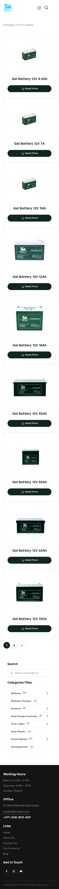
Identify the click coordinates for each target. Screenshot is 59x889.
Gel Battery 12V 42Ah (29, 414)
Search (10, 673)
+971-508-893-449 (17, 817)
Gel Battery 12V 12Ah (30, 277)
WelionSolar (9, 885)
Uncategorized (22, 746)
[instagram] (13, 871)
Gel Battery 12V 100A (29, 619)
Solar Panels (21, 731)
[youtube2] (21, 871)
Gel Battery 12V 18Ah (30, 345)
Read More (31, 88)
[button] (39, 8)
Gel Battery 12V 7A (29, 144)
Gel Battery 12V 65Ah (29, 550)
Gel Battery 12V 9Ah (29, 208)
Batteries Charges (23, 701)
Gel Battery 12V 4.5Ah (29, 79)
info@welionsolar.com (16, 811)
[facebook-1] (6, 871)
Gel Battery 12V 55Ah (29, 482)
